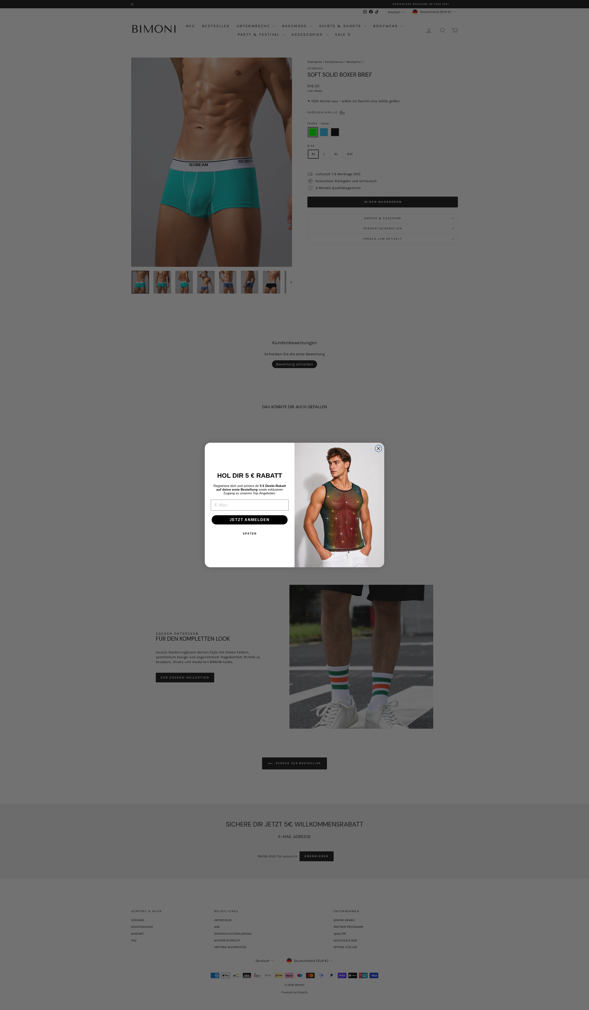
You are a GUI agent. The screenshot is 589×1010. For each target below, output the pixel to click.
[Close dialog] (378, 448)
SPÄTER (250, 533)
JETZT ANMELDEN (250, 520)
